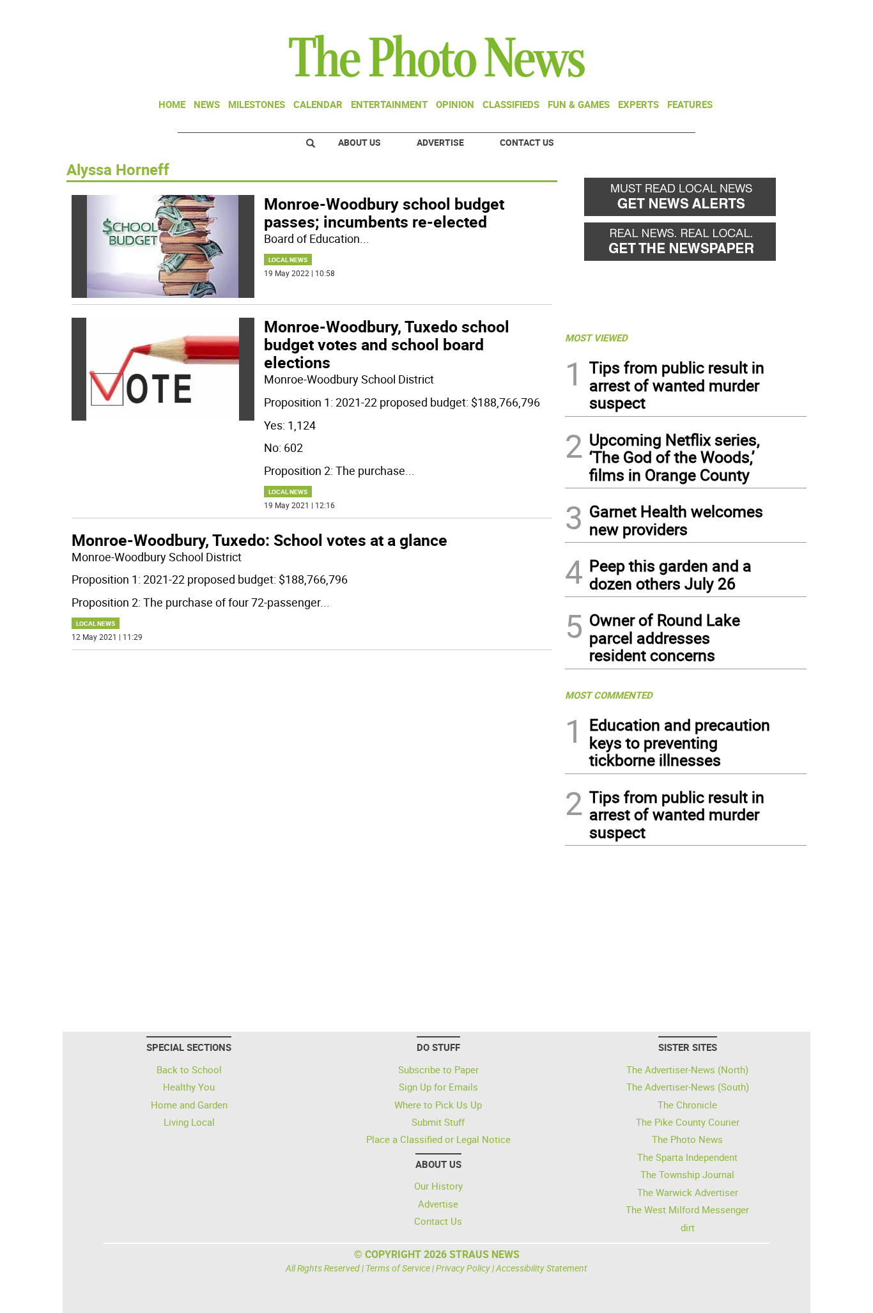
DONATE (775, 15)
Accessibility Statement (541, 1268)
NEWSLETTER (703, 15)
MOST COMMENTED (609, 694)
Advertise (440, 142)
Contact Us (527, 142)
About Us (359, 142)
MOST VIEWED (596, 337)
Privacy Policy (463, 1268)
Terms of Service (398, 1268)
